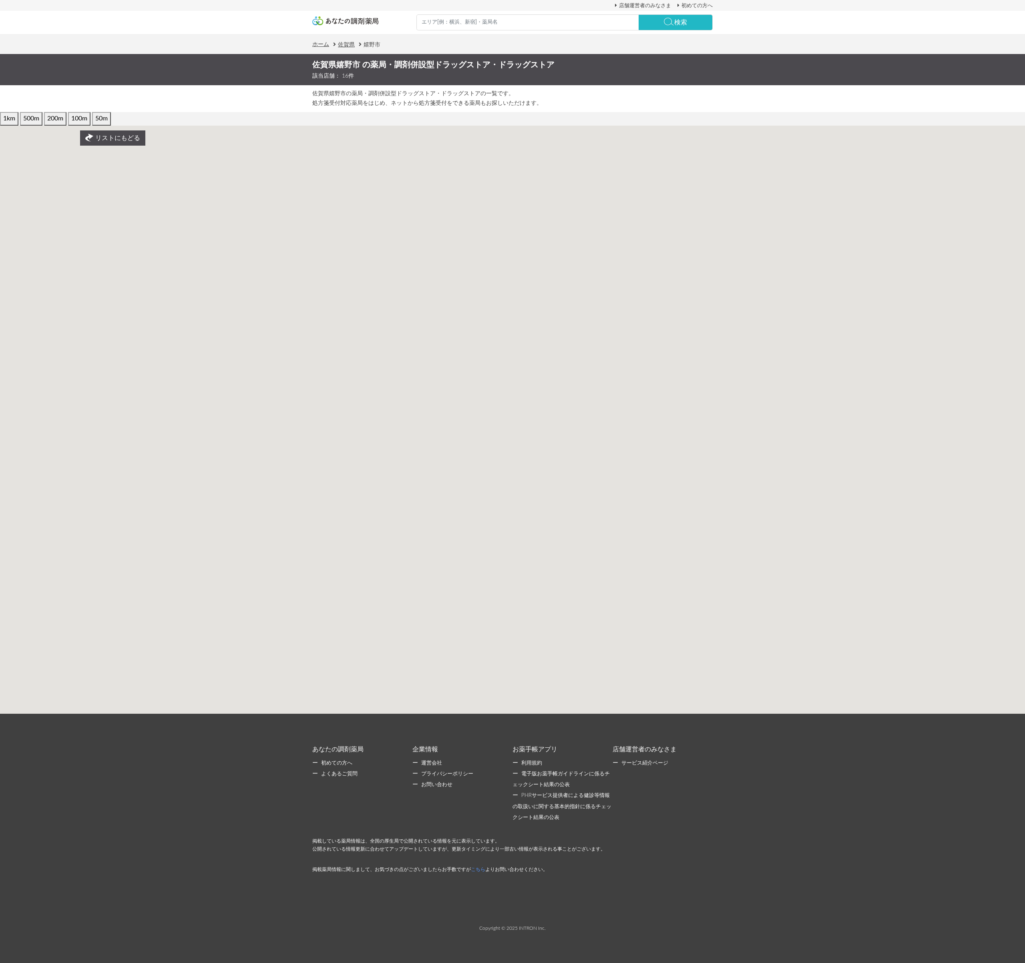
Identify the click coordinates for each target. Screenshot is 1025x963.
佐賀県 (346, 45)
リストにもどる (117, 138)
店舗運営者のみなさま (645, 5)
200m (55, 118)
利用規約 (531, 763)
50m (101, 118)
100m (79, 118)
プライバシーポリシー (447, 774)
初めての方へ (697, 5)
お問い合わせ (436, 784)
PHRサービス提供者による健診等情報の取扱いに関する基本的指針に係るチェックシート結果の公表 (561, 806)
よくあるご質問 (339, 774)
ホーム (320, 44)
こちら (478, 869)
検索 (680, 22)
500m (31, 118)
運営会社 (431, 763)
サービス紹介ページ (644, 763)
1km (9, 118)
